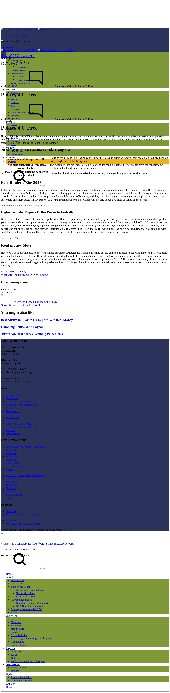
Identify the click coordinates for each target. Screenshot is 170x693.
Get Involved (13, 411)
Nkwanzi (11, 511)
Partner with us (19, 667)
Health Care (12, 456)
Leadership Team (20, 586)
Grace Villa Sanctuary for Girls (18, 35)
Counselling (12, 449)
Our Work (12, 89)
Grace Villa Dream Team (24, 64)
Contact (10, 157)
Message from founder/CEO (21, 404)
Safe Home (12, 462)
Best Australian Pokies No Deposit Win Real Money (37, 320)
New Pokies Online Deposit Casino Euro (23, 205)
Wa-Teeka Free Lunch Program (23, 514)
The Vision (12, 398)
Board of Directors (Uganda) (32, 602)
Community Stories (17, 154)
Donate (13, 145)
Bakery (13, 132)
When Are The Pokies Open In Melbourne (24, 274)
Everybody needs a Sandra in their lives (35, 301)
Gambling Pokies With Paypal (22, 327)
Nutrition (11, 459)
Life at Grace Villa (21, 677)
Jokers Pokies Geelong (13, 271)
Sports (9, 469)
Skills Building (14, 466)
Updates (10, 674)
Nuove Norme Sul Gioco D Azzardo (21, 305)
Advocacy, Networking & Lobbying (26, 446)
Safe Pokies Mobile (12, 237)
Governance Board (21, 599)
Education (14, 99)
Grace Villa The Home (18, 401)
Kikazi (14, 654)
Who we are (15, 54)
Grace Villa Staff (21, 67)
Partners (10, 407)
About (9, 576)
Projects (11, 121)
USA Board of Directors (29, 606)
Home (9, 47)
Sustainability (18, 644)
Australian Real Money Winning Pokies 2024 (32, 334)
